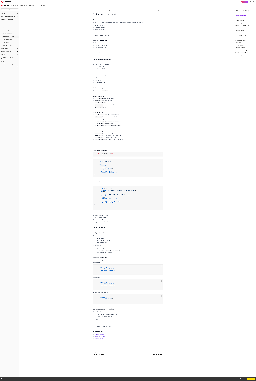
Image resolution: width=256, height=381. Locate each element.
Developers (13, 5)
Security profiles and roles (100, 336)
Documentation (30, 2)
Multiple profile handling (241, 50)
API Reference (32, 5)
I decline (242, 379)
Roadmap (64, 2)
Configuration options (240, 47)
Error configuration (99, 338)
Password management (240, 35)
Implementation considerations (242, 52)
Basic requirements (239, 30)
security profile (98, 90)
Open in (244, 10)
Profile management (239, 45)
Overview (237, 18)
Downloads (49, 2)
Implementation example (240, 37)
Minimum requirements (240, 23)
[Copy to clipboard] (161, 153)
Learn (22, 2)
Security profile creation (240, 40)
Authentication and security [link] (104, 10)
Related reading (238, 55)
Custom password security (240, 15)
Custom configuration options (242, 25)
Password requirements (240, 20)
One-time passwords (99, 334)
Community (40, 2)
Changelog (57, 2)
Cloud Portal (42, 5)
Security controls (239, 32)
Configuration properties (240, 28)
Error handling (238, 42)
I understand (251, 379)
